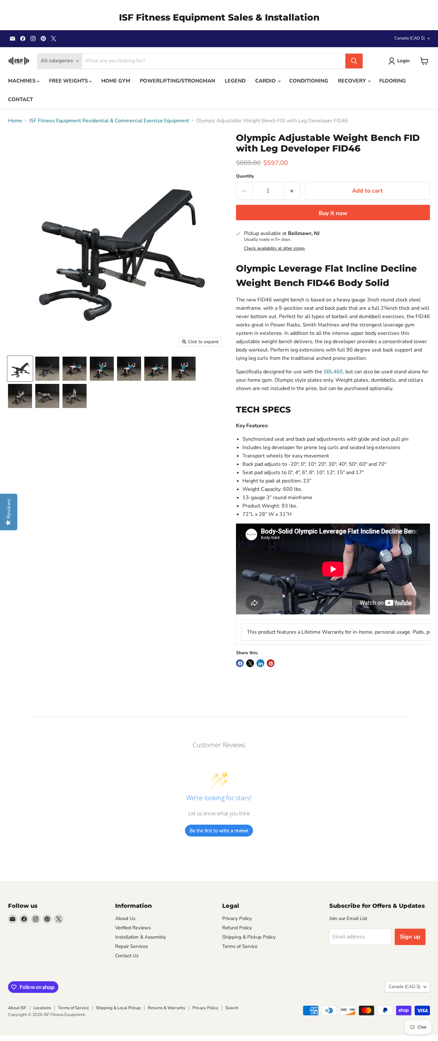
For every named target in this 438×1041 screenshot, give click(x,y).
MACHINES (22, 80)
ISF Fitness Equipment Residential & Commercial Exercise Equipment (109, 121)
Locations (42, 1008)
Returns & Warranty (166, 1008)
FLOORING (392, 80)
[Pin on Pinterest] (270, 663)
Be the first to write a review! (219, 831)
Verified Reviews (133, 927)
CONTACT (20, 99)
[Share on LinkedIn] (260, 663)
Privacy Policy (237, 918)
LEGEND (235, 80)
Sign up (410, 937)
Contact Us (127, 955)
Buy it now (333, 213)
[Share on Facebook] (240, 663)
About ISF (17, 1008)
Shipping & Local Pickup (118, 1008)
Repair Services (131, 946)
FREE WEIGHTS (69, 80)
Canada (409, 38)
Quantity (245, 176)
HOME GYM (115, 80)
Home (15, 121)
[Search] (354, 61)
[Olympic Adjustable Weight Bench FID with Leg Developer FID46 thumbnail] (20, 368)
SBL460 (333, 371)
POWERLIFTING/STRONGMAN (177, 80)
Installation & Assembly (140, 937)
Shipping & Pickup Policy (249, 937)
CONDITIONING (308, 80)
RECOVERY (352, 80)
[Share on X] (250, 663)
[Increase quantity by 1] (292, 191)
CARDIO (266, 80)
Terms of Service (239, 946)
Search (231, 1008)
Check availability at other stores (274, 248)
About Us (125, 918)
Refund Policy (237, 927)
